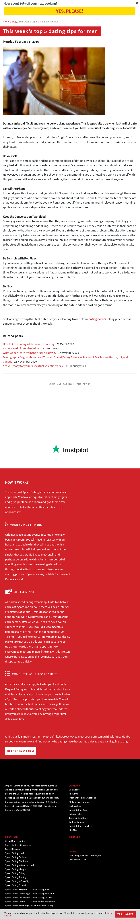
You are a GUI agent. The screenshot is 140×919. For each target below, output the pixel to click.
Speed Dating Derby (15, 901)
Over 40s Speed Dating (42, 905)
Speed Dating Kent (40, 889)
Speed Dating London (15, 853)
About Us (73, 793)
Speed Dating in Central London (20, 865)
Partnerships (75, 805)
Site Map (73, 830)
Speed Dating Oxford (15, 885)
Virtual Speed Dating (15, 841)
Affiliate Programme (79, 801)
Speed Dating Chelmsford (17, 897)
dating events (97, 319)
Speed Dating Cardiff (41, 897)
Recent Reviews (12, 849)
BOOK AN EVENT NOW (20, 751)
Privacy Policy (76, 813)
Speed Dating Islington (16, 869)
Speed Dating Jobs (78, 809)
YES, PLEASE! (69, 11)
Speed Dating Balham (16, 857)
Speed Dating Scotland (42, 893)
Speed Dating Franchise (80, 826)
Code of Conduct (77, 822)
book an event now (20, 741)
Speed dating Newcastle (43, 901)
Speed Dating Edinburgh (17, 905)
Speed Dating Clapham (16, 861)
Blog (14, 21)
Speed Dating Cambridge (17, 893)
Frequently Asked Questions (82, 797)
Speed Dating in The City (17, 881)
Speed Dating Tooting (15, 877)
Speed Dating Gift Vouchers (18, 845)
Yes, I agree (125, 914)
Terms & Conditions (78, 818)
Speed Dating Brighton (16, 889)
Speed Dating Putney (15, 873)
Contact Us (74, 789)
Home (6, 21)
